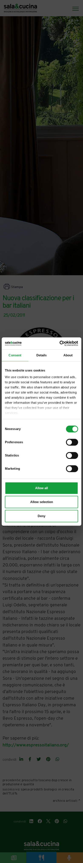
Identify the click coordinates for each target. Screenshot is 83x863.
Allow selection (41, 502)
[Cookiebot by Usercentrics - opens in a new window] (59, 343)
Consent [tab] (15, 355)
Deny (41, 516)
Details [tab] (41, 355)
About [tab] (68, 355)
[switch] (72, 442)
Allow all (41, 488)
